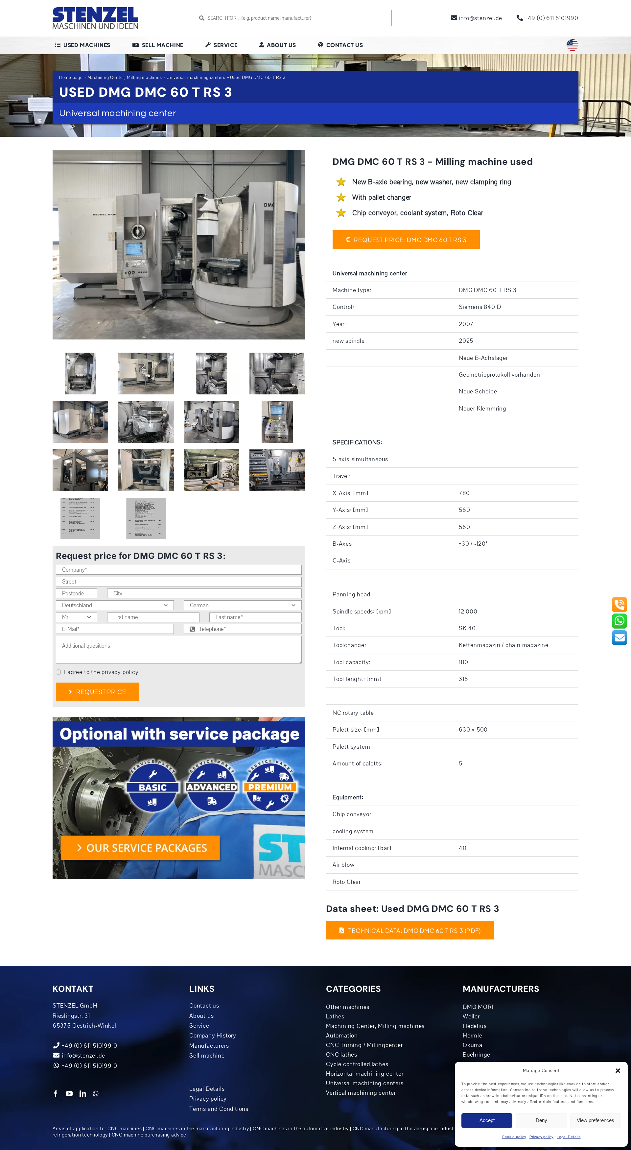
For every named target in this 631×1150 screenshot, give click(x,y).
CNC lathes (341, 1055)
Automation (342, 1035)
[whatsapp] (96, 1093)
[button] (618, 1070)
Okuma (472, 1045)
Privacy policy (541, 1137)
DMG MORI (478, 1007)
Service (199, 1026)
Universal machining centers (196, 78)
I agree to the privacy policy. (102, 672)
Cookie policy (514, 1137)
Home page (71, 78)
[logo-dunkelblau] (95, 9)
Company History (212, 1035)
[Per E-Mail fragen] (619, 632)
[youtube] (69, 1093)
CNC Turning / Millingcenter (364, 1045)
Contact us (204, 1006)
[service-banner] (179, 720)
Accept (487, 1120)
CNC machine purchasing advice (149, 1135)
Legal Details (568, 1137)
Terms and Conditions (218, 1109)
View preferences (595, 1120)
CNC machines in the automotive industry (301, 1128)
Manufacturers (209, 1046)
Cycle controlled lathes (357, 1064)
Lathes (335, 1016)
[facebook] (56, 1093)
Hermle (472, 1035)
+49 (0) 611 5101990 (550, 18)
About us (201, 1016)
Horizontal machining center (365, 1074)
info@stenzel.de (479, 18)
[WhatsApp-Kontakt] (619, 616)
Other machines (347, 1007)
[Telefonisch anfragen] (619, 599)
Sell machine (207, 1056)
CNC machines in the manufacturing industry (197, 1128)
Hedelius (474, 1026)
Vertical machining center (361, 1093)
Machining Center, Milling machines (124, 78)
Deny (541, 1120)
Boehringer (477, 1055)
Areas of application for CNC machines (97, 1128)
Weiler (471, 1016)
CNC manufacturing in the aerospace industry (405, 1128)
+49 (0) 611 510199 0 (88, 1066)
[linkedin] (83, 1093)
